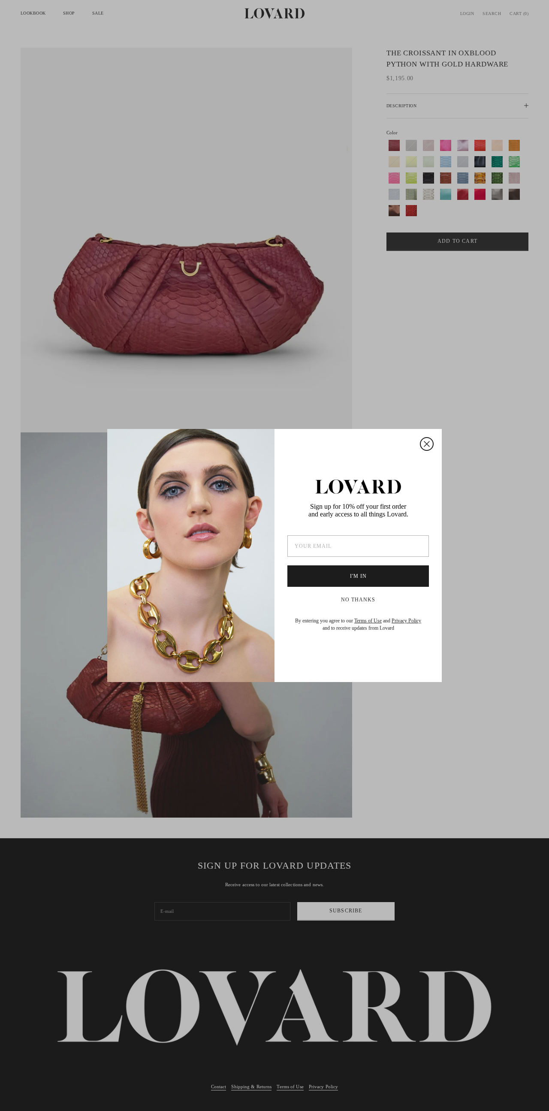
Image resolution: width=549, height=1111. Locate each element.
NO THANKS (358, 600)
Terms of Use (368, 621)
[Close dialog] (426, 444)
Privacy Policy (406, 621)
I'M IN (358, 576)
